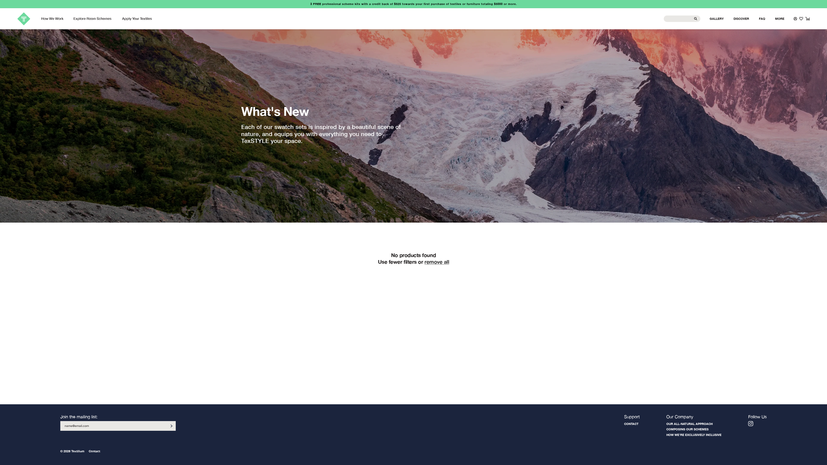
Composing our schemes (687, 429)
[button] (92, 18)
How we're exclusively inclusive (693, 435)
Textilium (77, 451)
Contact (631, 424)
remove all (436, 262)
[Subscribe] (171, 426)
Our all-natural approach (689, 424)
